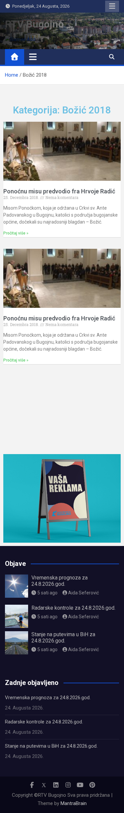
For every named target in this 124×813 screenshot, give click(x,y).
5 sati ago (47, 592)
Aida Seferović (83, 592)
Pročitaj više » (15, 233)
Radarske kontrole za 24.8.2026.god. (73, 608)
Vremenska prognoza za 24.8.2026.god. (59, 581)
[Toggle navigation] (33, 56)
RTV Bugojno (34, 24)
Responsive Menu (112, 6)
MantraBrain (74, 803)
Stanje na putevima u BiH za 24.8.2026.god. (63, 637)
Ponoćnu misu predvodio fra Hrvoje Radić (59, 191)
